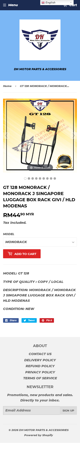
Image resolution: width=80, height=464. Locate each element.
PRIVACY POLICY (40, 372)
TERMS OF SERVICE (40, 378)
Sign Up (68, 410)
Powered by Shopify (38, 435)
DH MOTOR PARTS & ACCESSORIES (44, 430)
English (50, 2)
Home (7, 86)
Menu (13, 5)
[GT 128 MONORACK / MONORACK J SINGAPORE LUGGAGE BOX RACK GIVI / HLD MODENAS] (25, 178)
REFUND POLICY (40, 366)
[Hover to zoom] (40, 135)
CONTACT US (40, 354)
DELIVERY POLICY (40, 360)
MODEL (8, 234)
